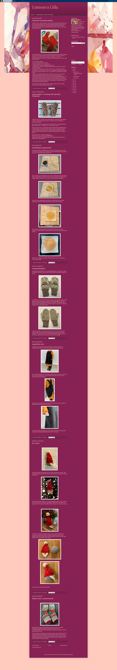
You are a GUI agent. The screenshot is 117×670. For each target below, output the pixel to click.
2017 (74, 83)
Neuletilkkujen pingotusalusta (41, 148)
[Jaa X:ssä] (51, 88)
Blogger (71, 654)
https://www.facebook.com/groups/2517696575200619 (42, 135)
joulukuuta (76, 72)
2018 (74, 81)
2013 (74, 89)
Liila (80, 19)
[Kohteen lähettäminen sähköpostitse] (49, 88)
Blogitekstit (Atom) (37, 647)
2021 (74, 70)
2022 (74, 69)
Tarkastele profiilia (74, 32)
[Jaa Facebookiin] (53, 88)
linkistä (33, 273)
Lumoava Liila (45, 7)
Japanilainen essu (38, 344)
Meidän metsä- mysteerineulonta (42, 598)
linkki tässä (34, 475)
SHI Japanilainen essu (59, 348)
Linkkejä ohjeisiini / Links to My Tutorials (44, 14)
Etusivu (32, 14)
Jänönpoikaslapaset (38, 268)
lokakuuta (75, 77)
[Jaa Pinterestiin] (54, 88)
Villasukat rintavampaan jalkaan (42, 20)
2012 (74, 91)
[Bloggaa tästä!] (50, 88)
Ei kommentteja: (44, 88)
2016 (74, 84)
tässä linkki (48, 152)
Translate (80, 64)
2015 (74, 86)
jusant (62, 654)
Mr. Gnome (35, 443)
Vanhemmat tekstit (63, 645)
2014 (74, 87)
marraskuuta (76, 76)
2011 (74, 92)
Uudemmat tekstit (35, 645)
